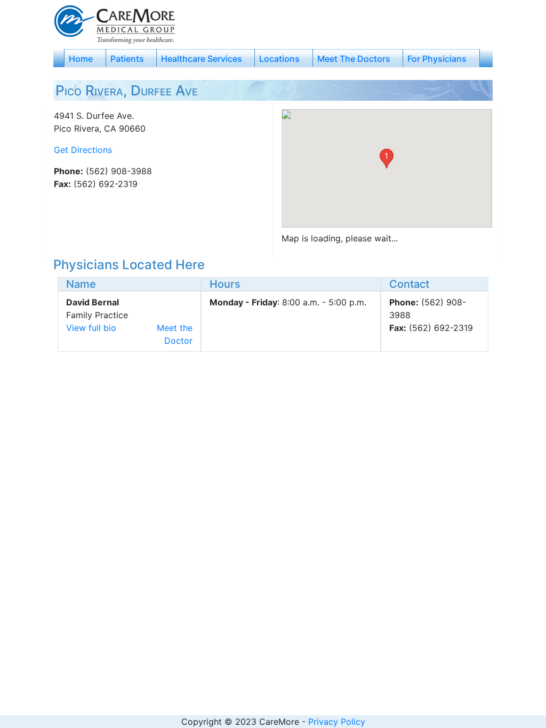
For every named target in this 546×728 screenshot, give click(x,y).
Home (81, 58)
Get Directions (83, 149)
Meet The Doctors (353, 58)
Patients (127, 58)
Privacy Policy (336, 721)
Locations (279, 58)
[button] (386, 158)
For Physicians (437, 58)
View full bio (91, 327)
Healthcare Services (201, 58)
